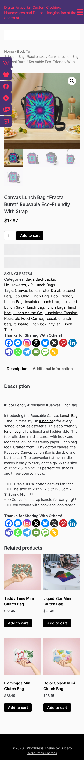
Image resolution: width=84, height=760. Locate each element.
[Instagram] (27, 343)
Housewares (15, 284)
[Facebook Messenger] (18, 523)
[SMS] (45, 352)
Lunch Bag (68, 415)
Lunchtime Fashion (61, 312)
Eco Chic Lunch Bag (31, 296)
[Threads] (36, 343)
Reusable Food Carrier (23, 318)
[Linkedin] (72, 343)
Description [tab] (17, 368)
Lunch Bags (45, 284)
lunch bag (35, 307)
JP (30, 284)
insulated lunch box (42, 301)
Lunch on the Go (27, 312)
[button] (72, 81)
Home (9, 51)
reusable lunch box (30, 324)
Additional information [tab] (53, 368)
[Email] (36, 352)
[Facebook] (9, 343)
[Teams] (9, 352)
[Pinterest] (63, 343)
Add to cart (30, 235)
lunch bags (56, 307)
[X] (54, 343)
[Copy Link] (54, 352)
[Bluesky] (45, 343)
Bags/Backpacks (31, 57)
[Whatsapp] (18, 352)
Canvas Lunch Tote (32, 290)
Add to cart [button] (18, 623)
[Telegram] (27, 352)
